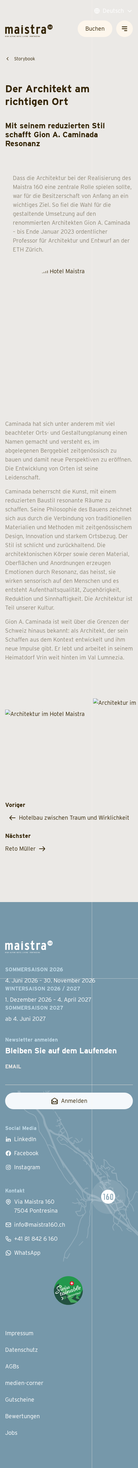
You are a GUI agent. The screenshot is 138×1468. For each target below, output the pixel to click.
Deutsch (113, 10)
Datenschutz (21, 1349)
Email (13, 1067)
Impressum (19, 1333)
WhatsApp (27, 1252)
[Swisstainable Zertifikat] (68, 1290)
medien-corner (24, 1383)
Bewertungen (22, 1416)
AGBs (12, 1366)
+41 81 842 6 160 (36, 1238)
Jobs (11, 1432)
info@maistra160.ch (39, 1224)
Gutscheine (19, 1399)
